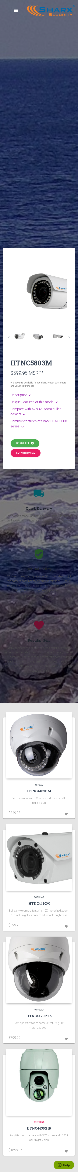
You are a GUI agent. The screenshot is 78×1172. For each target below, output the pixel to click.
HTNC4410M (39, 903)
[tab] (20, 337)
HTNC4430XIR (39, 1128)
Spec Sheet (23, 443)
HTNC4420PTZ (39, 1016)
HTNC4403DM (39, 791)
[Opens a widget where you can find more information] (63, 1165)
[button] (39, 394)
